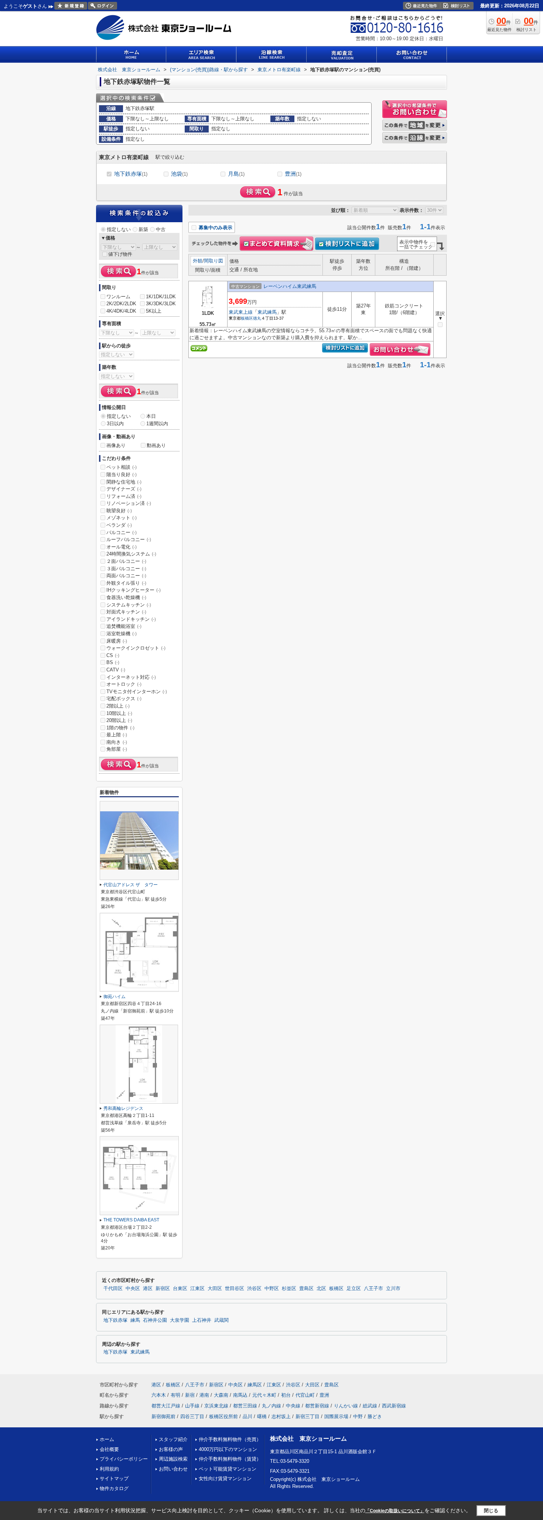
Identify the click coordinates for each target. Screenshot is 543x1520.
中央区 (133, 1288)
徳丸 (257, 318)
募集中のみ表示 (214, 227)
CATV (115, 670)
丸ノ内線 (271, 1406)
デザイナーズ (123, 489)
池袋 (179, 174)
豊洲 (293, 174)
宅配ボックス (123, 698)
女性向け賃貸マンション (225, 1478)
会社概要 (109, 1449)
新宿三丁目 (308, 1416)
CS (112, 655)
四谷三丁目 (192, 1416)
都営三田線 (245, 1406)
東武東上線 (241, 312)
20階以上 (119, 720)
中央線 (293, 1406)
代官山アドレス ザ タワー (130, 884)
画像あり (116, 445)
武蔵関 (221, 1320)
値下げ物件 (120, 254)
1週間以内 (157, 423)
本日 (151, 416)
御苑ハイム (114, 996)
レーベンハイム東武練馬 (289, 286)
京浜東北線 (216, 1406)
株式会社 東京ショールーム (308, 1438)
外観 (197, 261)
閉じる (491, 1510)
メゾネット (121, 517)
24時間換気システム (131, 554)
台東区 (180, 1288)
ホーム (107, 1439)
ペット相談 (121, 467)
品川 (247, 1416)
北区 (321, 1288)
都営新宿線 (317, 1406)
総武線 (370, 1406)
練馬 (135, 1320)
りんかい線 (346, 1406)
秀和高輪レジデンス (123, 1108)
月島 (236, 174)
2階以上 (118, 706)
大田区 (215, 1288)
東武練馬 (267, 312)
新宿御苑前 (163, 1416)
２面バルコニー (126, 561)
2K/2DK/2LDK (121, 303)
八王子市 (373, 1288)
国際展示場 (336, 1416)
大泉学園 (179, 1320)
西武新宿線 (394, 1406)
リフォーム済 (123, 496)
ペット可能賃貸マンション (227, 1469)
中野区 (271, 1288)
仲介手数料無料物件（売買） (230, 1439)
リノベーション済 (128, 503)
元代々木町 (264, 1395)
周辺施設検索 (173, 1459)
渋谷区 (254, 1288)
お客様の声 (171, 1449)
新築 (143, 229)
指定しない (119, 229)
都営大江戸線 (165, 1406)
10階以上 (119, 713)
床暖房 (116, 641)
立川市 (393, 1288)
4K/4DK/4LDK (121, 311)
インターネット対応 (131, 677)
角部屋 (116, 749)
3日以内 (115, 423)
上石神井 (201, 1320)
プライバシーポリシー (124, 1459)
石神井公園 (155, 1320)
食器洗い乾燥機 (126, 597)
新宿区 (163, 1288)
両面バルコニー (126, 575)
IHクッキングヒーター (133, 590)
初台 (286, 1395)
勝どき (375, 1416)
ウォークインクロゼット (135, 648)
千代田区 (113, 1288)
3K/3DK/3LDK (161, 303)
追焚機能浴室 (123, 626)
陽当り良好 (121, 474)
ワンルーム (118, 296)
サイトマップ (114, 1478)
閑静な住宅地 (123, 482)
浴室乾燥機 (121, 633)
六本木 (158, 1395)
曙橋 (262, 1416)
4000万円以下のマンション (228, 1449)
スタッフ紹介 (173, 1439)
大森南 (221, 1395)
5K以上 (153, 311)
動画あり (156, 445)
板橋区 (247, 318)
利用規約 (109, 1469)
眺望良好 (119, 510)
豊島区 (306, 1288)
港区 (148, 1288)
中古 (160, 229)
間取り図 (213, 261)
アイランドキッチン (131, 619)
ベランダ (119, 525)
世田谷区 (234, 1288)
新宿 (190, 1395)
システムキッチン (128, 605)
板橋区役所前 (223, 1416)
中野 (358, 1416)
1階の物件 (120, 727)
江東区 (197, 1288)
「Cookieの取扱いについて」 (394, 1510)
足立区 (353, 1288)
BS (112, 662)
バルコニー (121, 532)
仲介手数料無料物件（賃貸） (230, 1459)
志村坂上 (281, 1416)
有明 (175, 1395)
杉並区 (289, 1288)
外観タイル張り (126, 583)
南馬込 (240, 1395)
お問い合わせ (173, 1469)
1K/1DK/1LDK (161, 296)
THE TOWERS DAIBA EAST (131, 1219)
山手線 (192, 1406)
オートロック (123, 684)
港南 (204, 1395)
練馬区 (254, 1384)
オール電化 (121, 547)
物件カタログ (114, 1488)
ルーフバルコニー (128, 539)
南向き (116, 742)
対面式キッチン (126, 612)
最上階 (116, 734)
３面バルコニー (126, 568)
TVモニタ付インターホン (136, 691)
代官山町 (305, 1395)
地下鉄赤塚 (130, 174)
